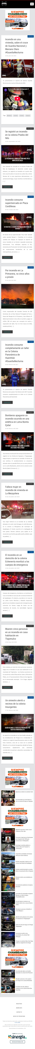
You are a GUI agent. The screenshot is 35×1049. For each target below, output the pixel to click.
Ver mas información (17, 1041)
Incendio (16, 115)
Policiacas (30, 128)
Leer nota (7, 186)
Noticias (30, 36)
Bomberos (9, 115)
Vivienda (22, 115)
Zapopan (28, 115)
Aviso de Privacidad (19, 1016)
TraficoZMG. (18, 1022)
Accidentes (30, 483)
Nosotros (19, 1003)
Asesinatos (30, 412)
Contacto (19, 1012)
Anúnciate (19, 1008)
